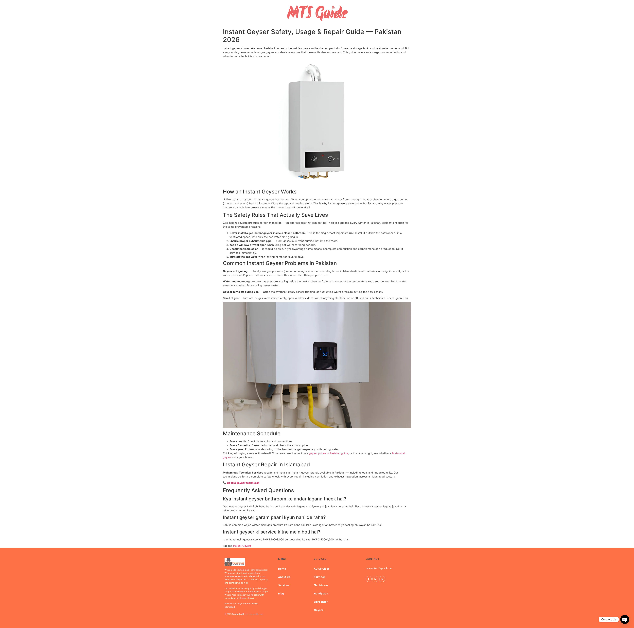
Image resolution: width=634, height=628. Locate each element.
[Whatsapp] (375, 579)
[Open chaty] (624, 619)
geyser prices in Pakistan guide (328, 453)
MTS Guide (317, 13)
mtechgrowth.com (254, 613)
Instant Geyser (242, 545)
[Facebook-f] (369, 579)
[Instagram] (382, 579)
